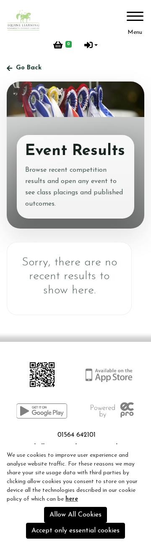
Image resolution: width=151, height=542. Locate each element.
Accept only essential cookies (75, 530)
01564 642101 (76, 435)
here (71, 499)
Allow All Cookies (75, 514)
